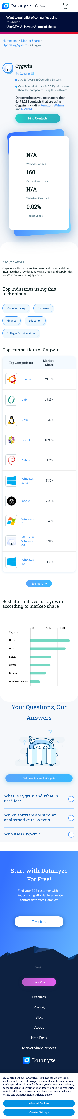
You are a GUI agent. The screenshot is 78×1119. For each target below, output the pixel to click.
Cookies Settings (39, 1112)
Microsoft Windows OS (27, 541)
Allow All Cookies (39, 1103)
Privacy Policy (43, 1094)
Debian (26, 460)
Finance (11, 320)
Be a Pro (39, 982)
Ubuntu (26, 379)
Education (35, 320)
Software (43, 308)
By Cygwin (23, 73)
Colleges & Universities (21, 333)
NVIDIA (27, 109)
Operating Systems (15, 45)
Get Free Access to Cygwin (39, 778)
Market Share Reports (39, 1048)
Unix (24, 399)
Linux (24, 419)
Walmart (60, 105)
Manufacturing (16, 308)
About (39, 1027)
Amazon (47, 105)
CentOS (26, 440)
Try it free (39, 921)
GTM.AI (17, 26)
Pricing (39, 1007)
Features (39, 997)
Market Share (30, 40)
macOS (25, 501)
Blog (39, 1017)
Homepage (9, 40)
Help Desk (39, 1037)
